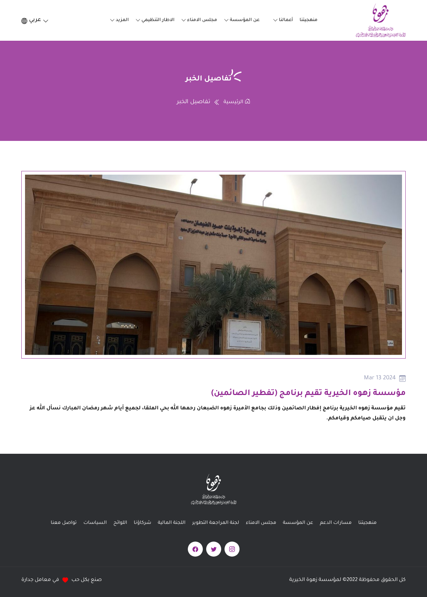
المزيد (122, 20)
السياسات (95, 523)
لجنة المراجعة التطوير (215, 523)
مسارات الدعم (336, 523)
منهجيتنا (309, 20)
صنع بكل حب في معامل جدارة (61, 580)
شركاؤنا (142, 523)
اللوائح (120, 523)
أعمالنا (286, 20)
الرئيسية (234, 102)
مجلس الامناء (202, 20)
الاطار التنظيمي (157, 20)
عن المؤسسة (245, 20)
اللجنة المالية (171, 523)
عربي (35, 20)
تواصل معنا (64, 523)
